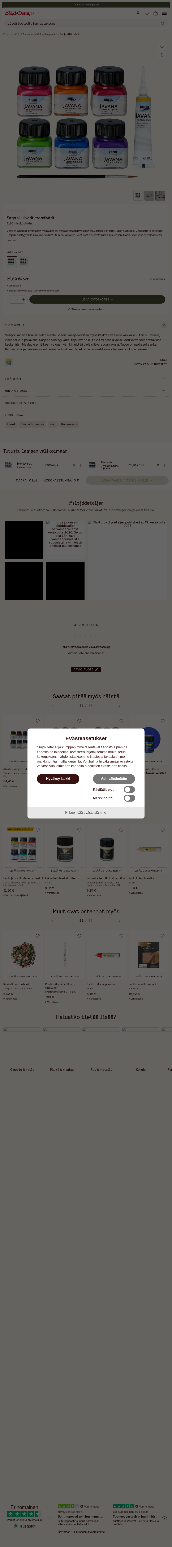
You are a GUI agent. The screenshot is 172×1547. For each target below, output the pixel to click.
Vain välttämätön (114, 778)
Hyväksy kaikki (58, 778)
